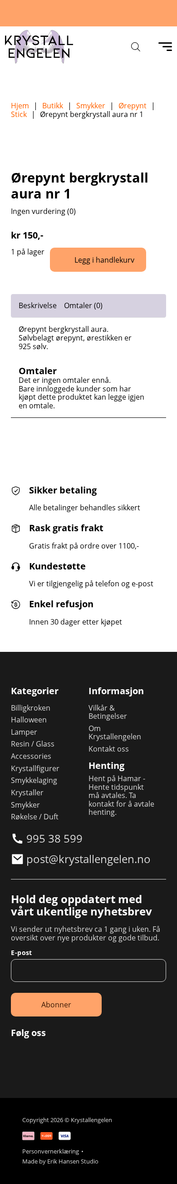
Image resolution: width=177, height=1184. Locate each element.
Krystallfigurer (35, 768)
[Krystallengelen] (39, 46)
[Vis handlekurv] (159, 1166)
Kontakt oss (108, 749)
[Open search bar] (135, 46)
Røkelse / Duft (35, 817)
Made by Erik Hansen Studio (60, 1161)
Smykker (90, 106)
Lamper (24, 732)
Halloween (29, 720)
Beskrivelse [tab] (38, 305)
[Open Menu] (165, 46)
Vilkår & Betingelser (107, 712)
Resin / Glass (32, 744)
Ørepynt (132, 106)
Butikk (52, 106)
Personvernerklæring (50, 1151)
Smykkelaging (34, 780)
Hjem (20, 106)
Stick (19, 114)
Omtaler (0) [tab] (83, 305)
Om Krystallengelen (114, 732)
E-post (21, 953)
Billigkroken (30, 708)
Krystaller (27, 792)
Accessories (31, 756)
